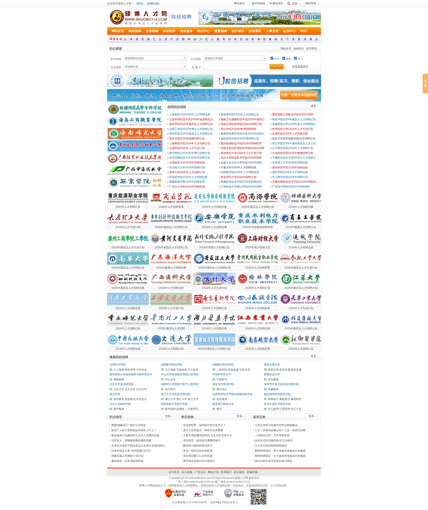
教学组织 (170, 408)
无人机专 (193, 369)
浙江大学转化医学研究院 (175, 394)
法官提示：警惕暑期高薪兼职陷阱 (131, 440)
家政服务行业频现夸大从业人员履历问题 (135, 435)
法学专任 (141, 369)
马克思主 (141, 399)
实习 (300, 58)
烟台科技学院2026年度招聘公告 (240, 138)
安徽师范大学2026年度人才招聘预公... (295, 124)
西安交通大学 (272, 364)
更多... (314, 106)
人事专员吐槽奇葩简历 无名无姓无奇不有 (207, 435)
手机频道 (260, 3)
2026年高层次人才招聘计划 (300, 288)
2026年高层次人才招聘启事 (127, 288)
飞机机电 (181, 369)
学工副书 (273, 408)
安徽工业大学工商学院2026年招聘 (241, 162)
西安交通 (273, 369)
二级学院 (221, 369)
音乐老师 (221, 399)
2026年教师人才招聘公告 (301, 227)
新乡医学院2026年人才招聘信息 (188, 177)
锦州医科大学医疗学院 (174, 404)
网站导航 (310, 3)
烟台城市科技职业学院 (277, 394)
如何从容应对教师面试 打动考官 (274, 440)
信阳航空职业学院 (171, 364)
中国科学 (221, 379)
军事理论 (193, 408)
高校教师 (118, 379)
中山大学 (170, 379)
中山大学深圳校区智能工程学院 (179, 374)
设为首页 (174, 472)
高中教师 (118, 408)
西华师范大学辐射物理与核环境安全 (130, 374)
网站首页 (239, 3)
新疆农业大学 (272, 374)
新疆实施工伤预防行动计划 (127, 455)
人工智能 (118, 369)
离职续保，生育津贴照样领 (127, 461)
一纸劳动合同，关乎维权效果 (272, 435)
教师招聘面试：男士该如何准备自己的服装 (280, 450)
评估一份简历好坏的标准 (197, 450)
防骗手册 (252, 472)
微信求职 (277, 3)
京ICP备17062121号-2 (224, 502)
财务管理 (130, 369)
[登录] (139, 3)
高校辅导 (296, 399)
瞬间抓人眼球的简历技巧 (197, 445)
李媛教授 (273, 389)
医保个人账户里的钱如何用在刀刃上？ (134, 430)
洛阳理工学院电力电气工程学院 (179, 384)
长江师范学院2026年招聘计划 (290, 177)
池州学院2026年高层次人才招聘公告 (191, 133)
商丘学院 (114, 394)
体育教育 (118, 399)
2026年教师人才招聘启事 (171, 267)
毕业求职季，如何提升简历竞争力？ (204, 425)
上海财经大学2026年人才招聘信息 (189, 114)
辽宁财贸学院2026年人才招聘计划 (292, 148)
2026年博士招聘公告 (257, 247)
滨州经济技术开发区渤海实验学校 (232, 394)
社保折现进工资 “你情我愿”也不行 (131, 450)
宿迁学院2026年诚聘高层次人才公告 (294, 143)
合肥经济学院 (117, 364)
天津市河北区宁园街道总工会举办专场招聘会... (139, 445)
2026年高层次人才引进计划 (127, 247)
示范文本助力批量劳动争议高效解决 (276, 425)
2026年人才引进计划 (127, 227)
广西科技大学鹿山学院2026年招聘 (241, 186)
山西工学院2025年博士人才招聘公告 (191, 129)
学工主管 (296, 408)
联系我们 (226, 472)
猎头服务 (239, 472)
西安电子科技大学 (223, 404)
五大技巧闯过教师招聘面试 (271, 445)
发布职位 (298, 48)
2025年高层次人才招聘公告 (214, 348)
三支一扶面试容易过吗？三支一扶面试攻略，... (282, 430)
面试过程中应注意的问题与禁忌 (273, 461)
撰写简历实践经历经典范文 (199, 461)
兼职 (288, 58)
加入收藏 (186, 472)
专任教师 (273, 379)
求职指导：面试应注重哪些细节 (201, 440)
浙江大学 (170, 399)
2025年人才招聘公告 (127, 206)
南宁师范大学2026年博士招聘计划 (189, 153)
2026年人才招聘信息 (300, 247)
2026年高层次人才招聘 (171, 328)
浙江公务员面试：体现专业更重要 (203, 430)
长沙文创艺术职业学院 (277, 404)
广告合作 (200, 472)
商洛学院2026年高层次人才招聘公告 (294, 119)
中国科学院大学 (221, 374)
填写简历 (311, 48)
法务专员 (244, 369)
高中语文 (221, 389)
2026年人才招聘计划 (257, 288)
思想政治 (130, 399)
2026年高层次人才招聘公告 (257, 206)
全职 (276, 58)
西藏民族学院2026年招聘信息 (187, 181)
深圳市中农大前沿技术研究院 (281, 384)
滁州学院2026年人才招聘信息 (290, 172)
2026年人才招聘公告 (214, 308)
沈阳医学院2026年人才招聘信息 (240, 172)
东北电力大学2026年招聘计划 (187, 167)
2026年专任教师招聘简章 (258, 227)
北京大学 (118, 389)
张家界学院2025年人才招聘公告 (240, 114)
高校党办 (284, 399)
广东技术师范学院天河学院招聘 (291, 186)
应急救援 (233, 369)
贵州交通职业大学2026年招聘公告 (189, 157)
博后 (219, 408)
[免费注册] (153, 3)
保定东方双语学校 (223, 384)
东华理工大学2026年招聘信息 (290, 162)
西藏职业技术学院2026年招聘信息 (241, 181)
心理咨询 (284, 408)
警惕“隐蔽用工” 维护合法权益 (128, 425)
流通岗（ (181, 408)
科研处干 (273, 399)
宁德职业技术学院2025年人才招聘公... (295, 157)
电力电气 (170, 389)
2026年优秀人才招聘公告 (214, 247)
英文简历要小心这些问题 (197, 455)
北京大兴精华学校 (120, 404)
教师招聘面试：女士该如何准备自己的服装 (280, 455)
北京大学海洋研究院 (121, 384)
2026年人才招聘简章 (171, 206)
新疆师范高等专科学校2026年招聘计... (243, 133)
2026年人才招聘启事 (214, 206)
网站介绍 (213, 472)
